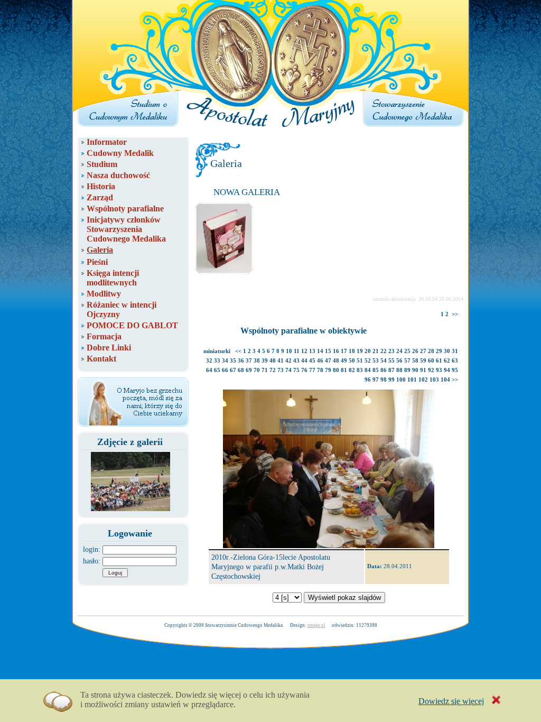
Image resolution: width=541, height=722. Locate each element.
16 (336, 351)
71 (265, 370)
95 (455, 370)
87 (391, 370)
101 (412, 379)
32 (209, 360)
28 (431, 351)
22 (383, 351)
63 (455, 360)
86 (383, 370)
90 (415, 370)
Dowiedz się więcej (451, 701)
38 (257, 360)
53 (375, 360)
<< (238, 351)
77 (312, 370)
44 (304, 360)
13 (312, 351)
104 (445, 379)
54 (383, 360)
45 (312, 360)
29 (439, 351)
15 (328, 351)
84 (368, 370)
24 (399, 351)
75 (296, 370)
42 (288, 360)
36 (241, 360)
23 (391, 351)
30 (447, 351)
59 (423, 360)
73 (280, 370)
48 (336, 360)
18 (352, 351)
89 (407, 370)
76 (304, 370)
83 (360, 370)
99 (391, 379)
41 (280, 360)
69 (249, 370)
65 (217, 370)
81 (344, 370)
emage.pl (316, 625)
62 (447, 360)
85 (375, 370)
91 (423, 370)
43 (296, 360)
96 (368, 379)
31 (455, 351)
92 (431, 370)
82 (352, 370)
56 (399, 360)
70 (257, 370)
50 (352, 360)
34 (225, 360)
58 (415, 360)
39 (265, 360)
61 (439, 360)
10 (289, 351)
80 (336, 370)
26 (415, 351)
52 (368, 360)
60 (431, 360)
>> (455, 314)
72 (272, 370)
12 (304, 351)
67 (233, 370)
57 (407, 360)
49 (344, 360)
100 (401, 379)
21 (375, 351)
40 (272, 360)
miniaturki (216, 351)
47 (328, 360)
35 (233, 360)
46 (320, 360)
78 (320, 370)
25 (407, 351)
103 (434, 379)
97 (375, 379)
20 (368, 351)
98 (383, 379)
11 (297, 351)
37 (249, 360)
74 (288, 370)
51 (360, 360)
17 (344, 351)
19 (360, 351)
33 (217, 360)
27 (423, 351)
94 (447, 370)
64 (209, 370)
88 (399, 370)
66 (225, 370)
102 (423, 379)
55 (391, 360)
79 (328, 370)
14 (320, 351)
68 (241, 370)
